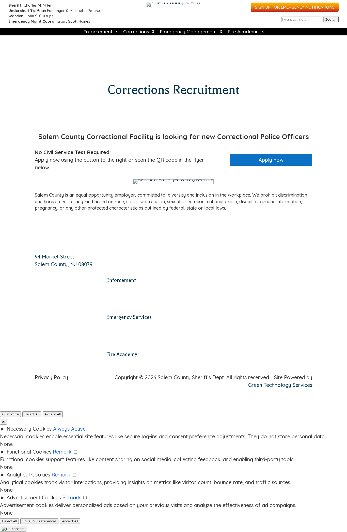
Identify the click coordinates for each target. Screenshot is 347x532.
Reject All (31, 414)
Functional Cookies (29, 451)
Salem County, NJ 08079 (63, 264)
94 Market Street (54, 256)
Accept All (53, 414)
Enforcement (98, 32)
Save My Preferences (39, 521)
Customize (10, 414)
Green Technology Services (280, 385)
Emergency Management (188, 32)
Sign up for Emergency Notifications (295, 7)
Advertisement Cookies (34, 497)
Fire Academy (243, 32)
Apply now (271, 160)
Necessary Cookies (29, 429)
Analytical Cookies (28, 474)
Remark (62, 451)
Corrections (136, 32)
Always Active (69, 429)
